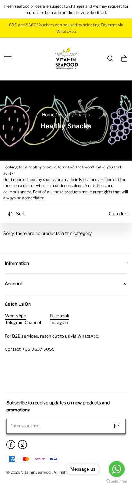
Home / (49, 114)
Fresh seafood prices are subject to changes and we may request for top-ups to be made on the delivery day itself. (66, 9)
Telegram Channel (23, 322)
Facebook (59, 315)
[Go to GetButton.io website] (116, 481)
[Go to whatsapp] (117, 469)
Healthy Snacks (74, 114)
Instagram (59, 322)
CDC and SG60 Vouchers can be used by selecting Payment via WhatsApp (66, 28)
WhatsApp (15, 315)
